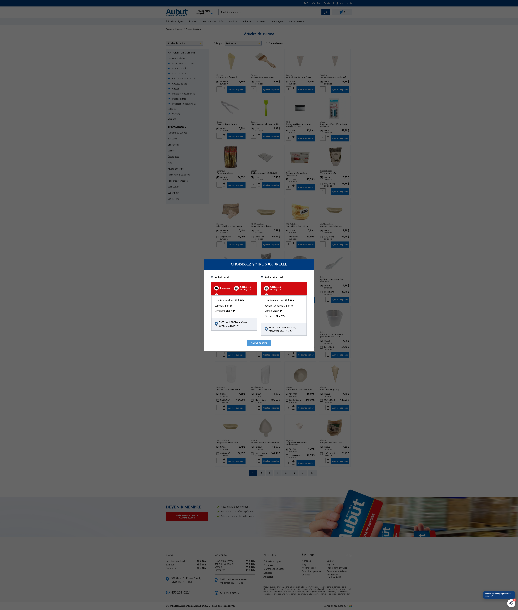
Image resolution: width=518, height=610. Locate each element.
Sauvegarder (259, 343)
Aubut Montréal (274, 277)
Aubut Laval (222, 277)
